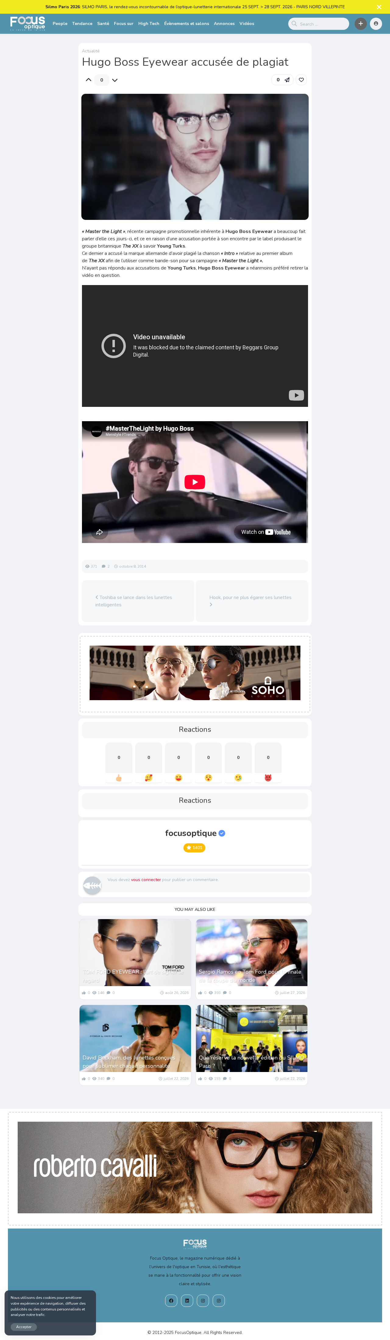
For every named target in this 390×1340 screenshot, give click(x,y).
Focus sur (123, 23)
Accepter (23, 1326)
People (60, 23)
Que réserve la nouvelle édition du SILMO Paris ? (251, 1062)
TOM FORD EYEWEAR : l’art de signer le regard (133, 976)
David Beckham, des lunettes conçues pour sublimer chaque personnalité (129, 1062)
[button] (361, 24)
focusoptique (191, 833)
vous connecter (146, 880)
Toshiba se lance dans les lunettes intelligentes (133, 601)
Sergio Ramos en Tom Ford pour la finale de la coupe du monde (250, 976)
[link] (301, 79)
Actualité (91, 51)
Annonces (224, 23)
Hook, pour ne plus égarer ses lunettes (250, 597)
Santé (103, 23)
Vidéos (246, 23)
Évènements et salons (186, 23)
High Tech (148, 23)
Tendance (82, 23)
